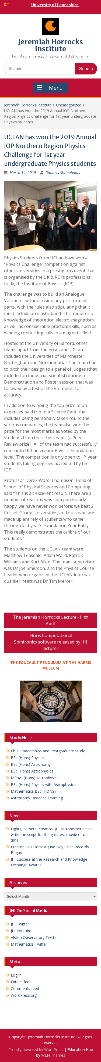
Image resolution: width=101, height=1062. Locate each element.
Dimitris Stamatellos (63, 172)
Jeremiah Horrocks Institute (50, 45)
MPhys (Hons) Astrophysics (34, 777)
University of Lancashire (55, 4)
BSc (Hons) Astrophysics (32, 771)
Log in (16, 975)
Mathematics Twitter (29, 944)
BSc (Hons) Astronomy (31, 764)
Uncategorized (68, 105)
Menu (55, 88)
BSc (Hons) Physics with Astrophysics (43, 784)
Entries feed (21, 981)
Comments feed (25, 988)
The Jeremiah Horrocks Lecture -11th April (50, 620)
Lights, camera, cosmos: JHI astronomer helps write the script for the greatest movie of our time (51, 834)
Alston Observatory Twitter (34, 937)
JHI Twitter (20, 924)
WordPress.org (24, 995)
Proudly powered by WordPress (35, 1049)
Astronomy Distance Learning (37, 797)
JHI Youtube (21, 930)
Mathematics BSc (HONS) (33, 791)
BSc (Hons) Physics (27, 757)
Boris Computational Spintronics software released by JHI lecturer (50, 641)
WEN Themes (53, 1055)
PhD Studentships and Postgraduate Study (48, 750)
